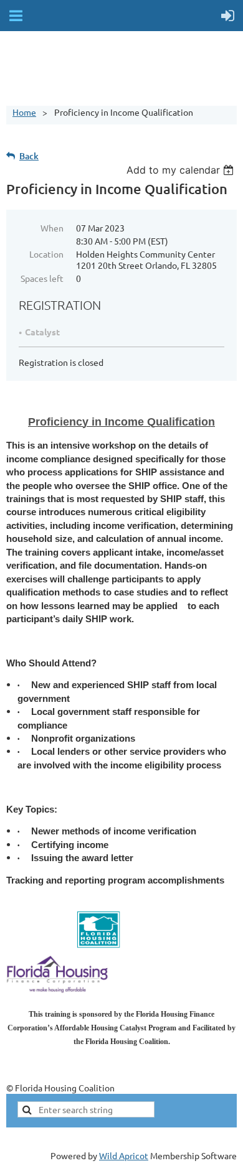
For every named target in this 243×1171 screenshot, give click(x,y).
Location (46, 253)
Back (29, 156)
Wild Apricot (123, 1155)
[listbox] (181, 169)
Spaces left (42, 278)
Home (24, 112)
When (52, 227)
